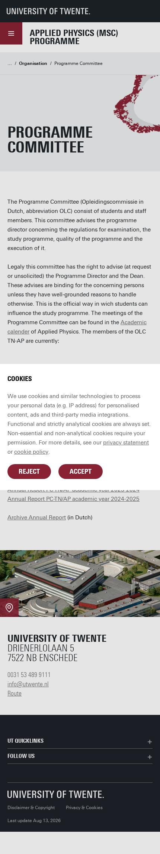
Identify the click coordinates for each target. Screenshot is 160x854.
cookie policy (31, 452)
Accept (81, 471)
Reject (29, 471)
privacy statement (126, 442)
